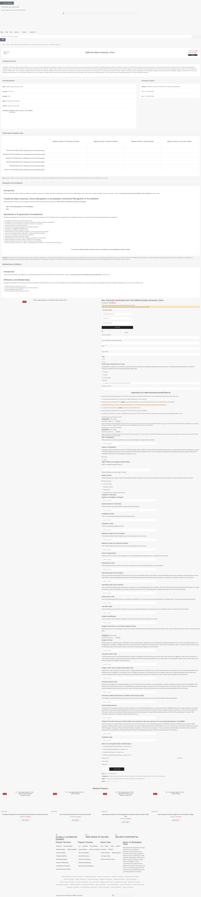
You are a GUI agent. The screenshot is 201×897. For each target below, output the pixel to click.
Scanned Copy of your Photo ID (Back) (112, 427)
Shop (7, 44)
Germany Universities (103, 876)
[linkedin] (113, 781)
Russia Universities (80, 879)
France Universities (125, 884)
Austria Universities (93, 879)
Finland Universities (113, 884)
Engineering (13, 165)
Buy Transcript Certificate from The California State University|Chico (124, 778)
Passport (105, 372)
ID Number (104, 380)
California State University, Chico (39, 44)
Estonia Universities (138, 884)
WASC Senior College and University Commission (71, 201)
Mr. (104, 359)
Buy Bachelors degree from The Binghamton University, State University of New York (125, 815)
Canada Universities (90, 876)
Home (3, 44)
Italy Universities (94, 882)
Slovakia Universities (120, 882)
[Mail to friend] (112, 781)
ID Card (105, 374)
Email (103, 346)
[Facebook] (107, 781)
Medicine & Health (11, 162)
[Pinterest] (110, 781)
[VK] (109, 781)
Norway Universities (88, 884)
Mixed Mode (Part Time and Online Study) (114, 492)
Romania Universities (134, 882)
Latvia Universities (100, 884)
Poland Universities (75, 884)
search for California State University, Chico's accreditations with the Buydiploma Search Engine (101, 249)
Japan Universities (127, 887)
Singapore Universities (106, 882)
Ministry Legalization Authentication (117, 755)
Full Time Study (107, 481)
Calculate (117, 327)
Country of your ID (106, 386)
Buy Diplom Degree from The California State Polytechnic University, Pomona (25, 814)
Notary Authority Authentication (115, 749)
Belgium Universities (106, 879)
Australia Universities (117, 876)
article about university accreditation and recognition (135, 193)
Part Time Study (107, 484)
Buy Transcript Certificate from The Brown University (75, 814)
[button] (7, 3)
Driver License (107, 377)
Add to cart (117, 769)
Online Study (106, 489)
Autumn (105, 457)
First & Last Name (106, 334)
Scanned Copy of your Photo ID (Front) (112, 417)
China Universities (116, 887)
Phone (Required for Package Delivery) (112, 340)
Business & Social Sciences (10, 154)
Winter (105, 459)
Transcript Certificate (54, 44)
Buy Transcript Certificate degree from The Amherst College (175, 814)
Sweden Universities (119, 879)
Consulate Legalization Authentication (117, 746)
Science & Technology (10, 169)
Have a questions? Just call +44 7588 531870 (13, 10)
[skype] (116, 781)
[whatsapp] (115, 781)
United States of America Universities (20, 44)
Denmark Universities (73, 887)
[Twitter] (106, 781)
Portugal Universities (62, 884)
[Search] (196, 36)
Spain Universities (69, 879)
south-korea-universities (67, 882)
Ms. (104, 362)
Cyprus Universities (104, 887)
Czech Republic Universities (88, 887)
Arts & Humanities (11, 150)
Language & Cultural (10, 158)
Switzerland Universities (132, 876)
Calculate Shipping (107, 310)
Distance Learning (108, 487)
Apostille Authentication (113, 752)
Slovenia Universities (82, 882)
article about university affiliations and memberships (85, 274)
